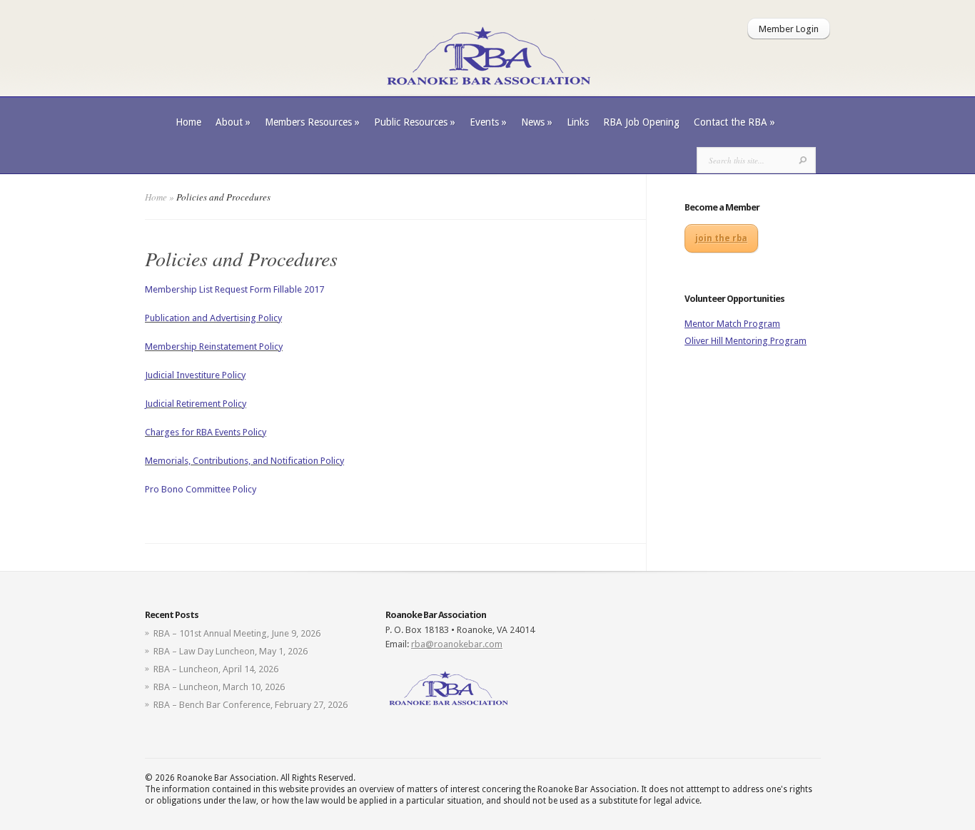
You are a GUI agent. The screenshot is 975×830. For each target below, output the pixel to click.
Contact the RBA (734, 122)
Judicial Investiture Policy (195, 375)
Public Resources (414, 122)
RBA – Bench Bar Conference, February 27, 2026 (250, 704)
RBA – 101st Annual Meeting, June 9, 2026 (236, 633)
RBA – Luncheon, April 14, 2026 (215, 669)
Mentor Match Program (732, 323)
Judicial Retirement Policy (195, 403)
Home (188, 122)
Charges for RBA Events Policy (205, 432)
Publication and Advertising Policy (213, 318)
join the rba (721, 238)
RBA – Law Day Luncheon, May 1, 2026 (230, 651)
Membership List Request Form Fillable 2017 (234, 289)
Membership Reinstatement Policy (214, 346)
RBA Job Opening (641, 122)
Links (578, 122)
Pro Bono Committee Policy (200, 489)
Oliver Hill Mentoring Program (745, 340)
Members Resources (312, 122)
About (233, 122)
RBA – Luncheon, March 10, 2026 (219, 687)
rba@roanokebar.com (456, 644)
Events (488, 122)
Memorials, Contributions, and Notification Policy (244, 460)
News (536, 122)
